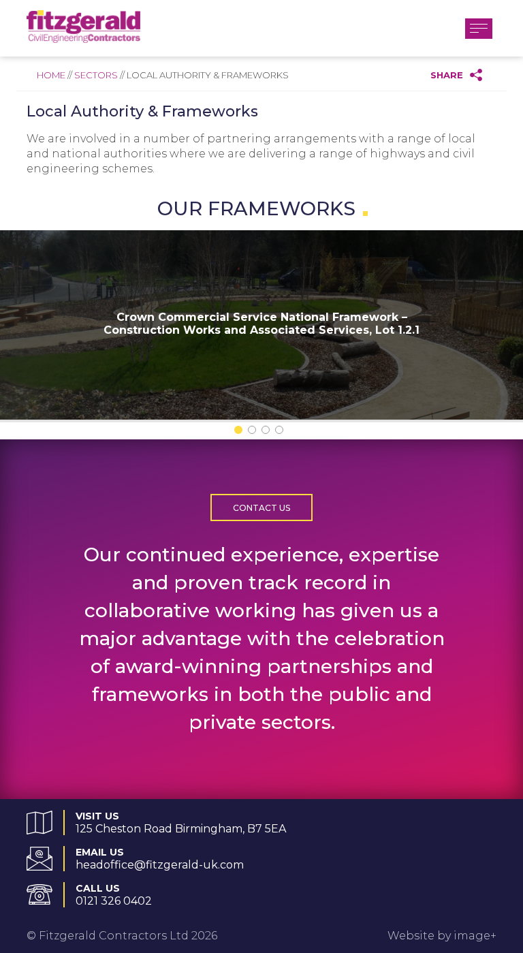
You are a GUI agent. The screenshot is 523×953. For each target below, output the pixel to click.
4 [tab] (282, 432)
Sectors (96, 74)
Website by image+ (441, 935)
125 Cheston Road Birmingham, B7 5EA (181, 828)
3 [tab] (268, 432)
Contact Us (261, 508)
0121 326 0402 (114, 900)
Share (446, 74)
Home (51, 74)
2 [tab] (255, 432)
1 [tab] (241, 432)
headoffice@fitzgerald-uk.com (160, 864)
